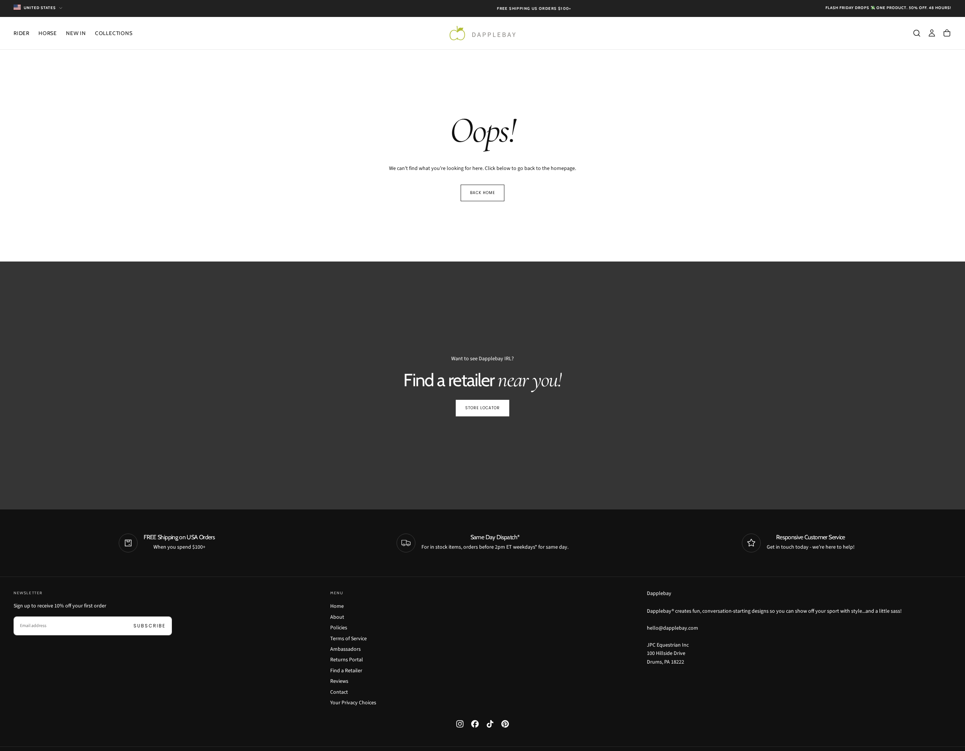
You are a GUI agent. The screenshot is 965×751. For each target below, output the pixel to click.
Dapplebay (659, 593)
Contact (339, 692)
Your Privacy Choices (353, 703)
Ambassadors (345, 649)
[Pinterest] (505, 723)
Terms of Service (348, 638)
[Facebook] (474, 723)
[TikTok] (490, 723)
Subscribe (149, 626)
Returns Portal (346, 660)
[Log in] (931, 33)
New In (76, 33)
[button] (916, 33)
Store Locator (482, 408)
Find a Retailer (346, 671)
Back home (482, 193)
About (337, 617)
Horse (47, 33)
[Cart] (946, 33)
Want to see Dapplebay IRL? (482, 358)
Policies (338, 628)
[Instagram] (459, 723)
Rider (21, 33)
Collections (114, 33)
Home (337, 606)
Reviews (339, 681)
